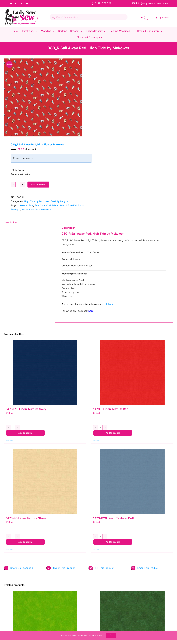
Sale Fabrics (46, 209)
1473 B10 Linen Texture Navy (26, 409)
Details (10, 440)
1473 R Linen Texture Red (110, 409)
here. (91, 311)
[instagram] (22, 4)
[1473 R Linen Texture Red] (132, 372)
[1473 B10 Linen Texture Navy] (45, 372)
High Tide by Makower (36, 201)
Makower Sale (25, 205)
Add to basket (38, 184)
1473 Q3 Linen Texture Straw (26, 518)
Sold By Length (59, 201)
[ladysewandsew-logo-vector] (21, 10)
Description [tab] (10, 222)
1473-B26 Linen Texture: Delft (114, 518)
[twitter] (16, 4)
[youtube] (27, 4)
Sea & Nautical (30, 209)
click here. (108, 304)
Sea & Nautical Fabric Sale (49, 205)
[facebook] (11, 4)
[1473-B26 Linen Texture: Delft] (132, 481)
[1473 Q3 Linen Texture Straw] (45, 481)
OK (111, 635)
